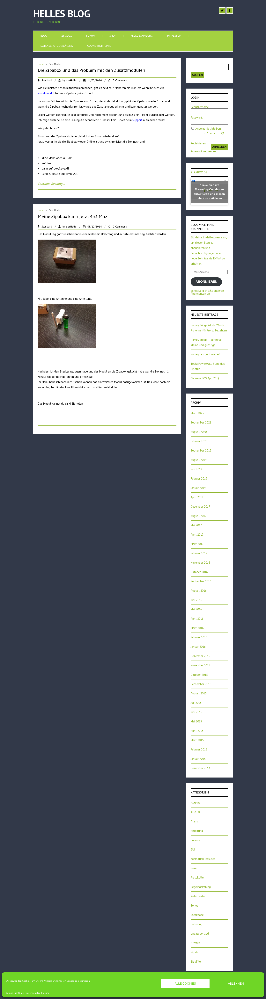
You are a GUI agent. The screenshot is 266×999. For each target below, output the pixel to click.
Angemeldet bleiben (208, 128)
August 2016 (199, 590)
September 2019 (201, 450)
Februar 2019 (199, 478)
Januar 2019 (198, 488)
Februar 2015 (199, 749)
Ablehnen (236, 983)
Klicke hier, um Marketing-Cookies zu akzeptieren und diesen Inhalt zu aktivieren (209, 191)
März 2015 (197, 740)
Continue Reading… (51, 183)
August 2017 (199, 516)
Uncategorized (200, 933)
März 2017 (197, 544)
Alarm (194, 821)
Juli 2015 (196, 703)
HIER (72, 403)
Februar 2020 (199, 441)
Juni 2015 (196, 712)
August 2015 (199, 693)
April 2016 (197, 618)
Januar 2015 (198, 759)
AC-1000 (196, 812)
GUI (193, 849)
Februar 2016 (199, 637)
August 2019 (199, 460)
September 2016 (201, 581)
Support (137, 120)
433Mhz (195, 803)
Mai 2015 (196, 721)
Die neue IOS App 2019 (205, 378)
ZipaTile (196, 961)
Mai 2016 (196, 609)
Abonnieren (206, 282)
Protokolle (197, 877)
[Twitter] (222, 10)
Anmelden (219, 146)
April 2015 (197, 731)
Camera (195, 840)
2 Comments (120, 226)
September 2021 (201, 422)
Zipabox (66, 35)
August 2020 (199, 432)
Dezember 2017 (200, 506)
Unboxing (196, 924)
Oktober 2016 (199, 572)
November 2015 (200, 665)
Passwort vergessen (203, 151)
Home (41, 63)
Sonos (194, 905)
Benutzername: (200, 106)
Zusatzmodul (46, 93)
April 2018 (197, 497)
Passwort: (197, 117)
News (194, 868)
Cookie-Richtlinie (15, 993)
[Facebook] (229, 10)
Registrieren (198, 143)
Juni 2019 (196, 469)
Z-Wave (195, 943)
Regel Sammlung (142, 35)
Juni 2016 (196, 600)
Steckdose (197, 915)
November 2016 (200, 562)
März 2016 (197, 628)
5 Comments (120, 80)
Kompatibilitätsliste (203, 859)
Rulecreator (198, 896)
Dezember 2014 (200, 768)
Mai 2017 (196, 525)
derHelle (71, 80)
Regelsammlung (201, 887)
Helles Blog (61, 13)
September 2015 (201, 684)
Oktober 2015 (199, 675)
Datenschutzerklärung (37, 993)
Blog (44, 35)
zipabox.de (199, 172)
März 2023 (197, 413)
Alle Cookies (185, 983)
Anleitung (197, 831)
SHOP (112, 35)
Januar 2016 (198, 646)
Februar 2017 (199, 553)
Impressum (174, 35)
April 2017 (197, 534)
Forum (90, 35)
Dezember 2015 (200, 656)
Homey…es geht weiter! (205, 354)
